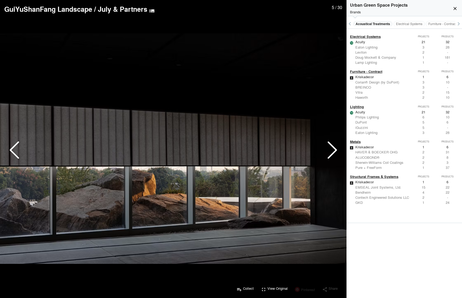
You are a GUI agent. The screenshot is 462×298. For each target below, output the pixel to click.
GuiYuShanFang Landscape (48, 9)
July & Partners (122, 9)
